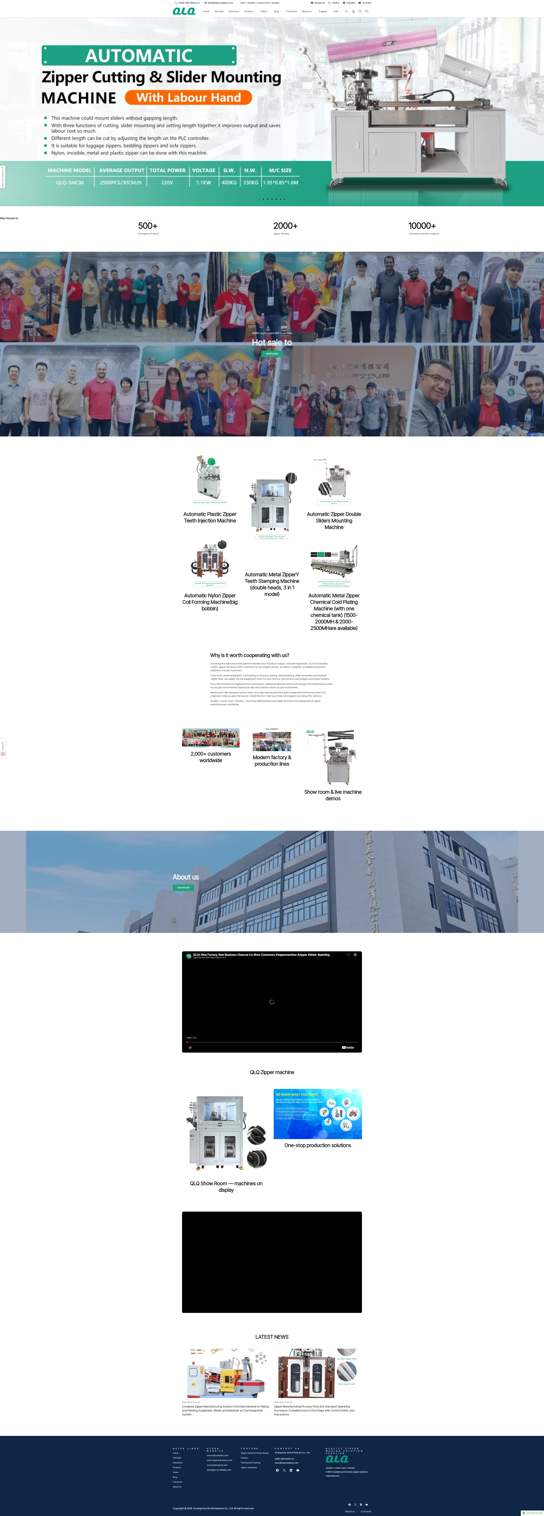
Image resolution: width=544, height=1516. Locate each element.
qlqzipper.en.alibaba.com (219, 1469)
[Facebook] (277, 1470)
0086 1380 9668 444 (284, 1458)
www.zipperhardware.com (219, 1460)
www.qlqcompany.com (217, 1455)
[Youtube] (297, 1470)
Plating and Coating (250, 1462)
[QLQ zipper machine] (184, 11)
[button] (259, 199)
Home (206, 11)
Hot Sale (219, 11)
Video (264, 11)
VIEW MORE (272, 353)
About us (307, 11)
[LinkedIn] (291, 1470)
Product (248, 11)
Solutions (234, 11)
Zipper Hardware (249, 1467)
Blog (276, 11)
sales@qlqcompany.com (286, 1462)
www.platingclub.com (217, 1465)
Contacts (291, 11)
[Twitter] (284, 1470)
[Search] (346, 11)
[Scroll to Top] (538, 1500)
